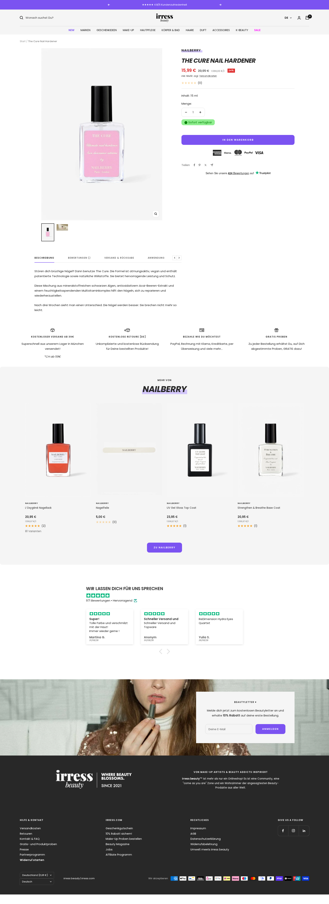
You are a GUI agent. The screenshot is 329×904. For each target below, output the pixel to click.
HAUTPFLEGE (148, 30)
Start (23, 41)
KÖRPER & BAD (171, 30)
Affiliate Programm (119, 855)
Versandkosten (208, 76)
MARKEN (85, 30)
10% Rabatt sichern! (119, 834)
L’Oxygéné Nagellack (38, 508)
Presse (24, 849)
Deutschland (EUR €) (35, 875)
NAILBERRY (191, 50)
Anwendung (156, 258)
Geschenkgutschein (119, 828)
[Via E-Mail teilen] (212, 165)
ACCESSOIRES (221, 30)
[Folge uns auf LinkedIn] (304, 830)
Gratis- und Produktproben (38, 844)
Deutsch (27, 881)
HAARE (190, 30)
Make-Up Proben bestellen (124, 839)
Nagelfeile (102, 508)
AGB (193, 834)
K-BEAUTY (242, 30)
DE (286, 18)
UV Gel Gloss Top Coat (181, 508)
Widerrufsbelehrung (203, 844)
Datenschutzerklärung (205, 839)
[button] (161, 651)
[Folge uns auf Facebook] (283, 830)
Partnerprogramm (32, 855)
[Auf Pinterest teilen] (199, 165)
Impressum (198, 828)
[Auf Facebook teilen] (194, 165)
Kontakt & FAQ (30, 839)
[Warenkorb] (307, 17)
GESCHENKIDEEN (107, 30)
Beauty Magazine (117, 844)
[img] (166, 595)
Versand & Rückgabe (119, 258)
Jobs (109, 849)
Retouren (26, 834)
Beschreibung (44, 258)
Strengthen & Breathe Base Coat (259, 508)
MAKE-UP (128, 30)
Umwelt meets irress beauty (209, 849)
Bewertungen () (79, 258)
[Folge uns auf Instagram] (293, 830)
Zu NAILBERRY (164, 547)
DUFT (203, 30)
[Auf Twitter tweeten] (205, 165)
